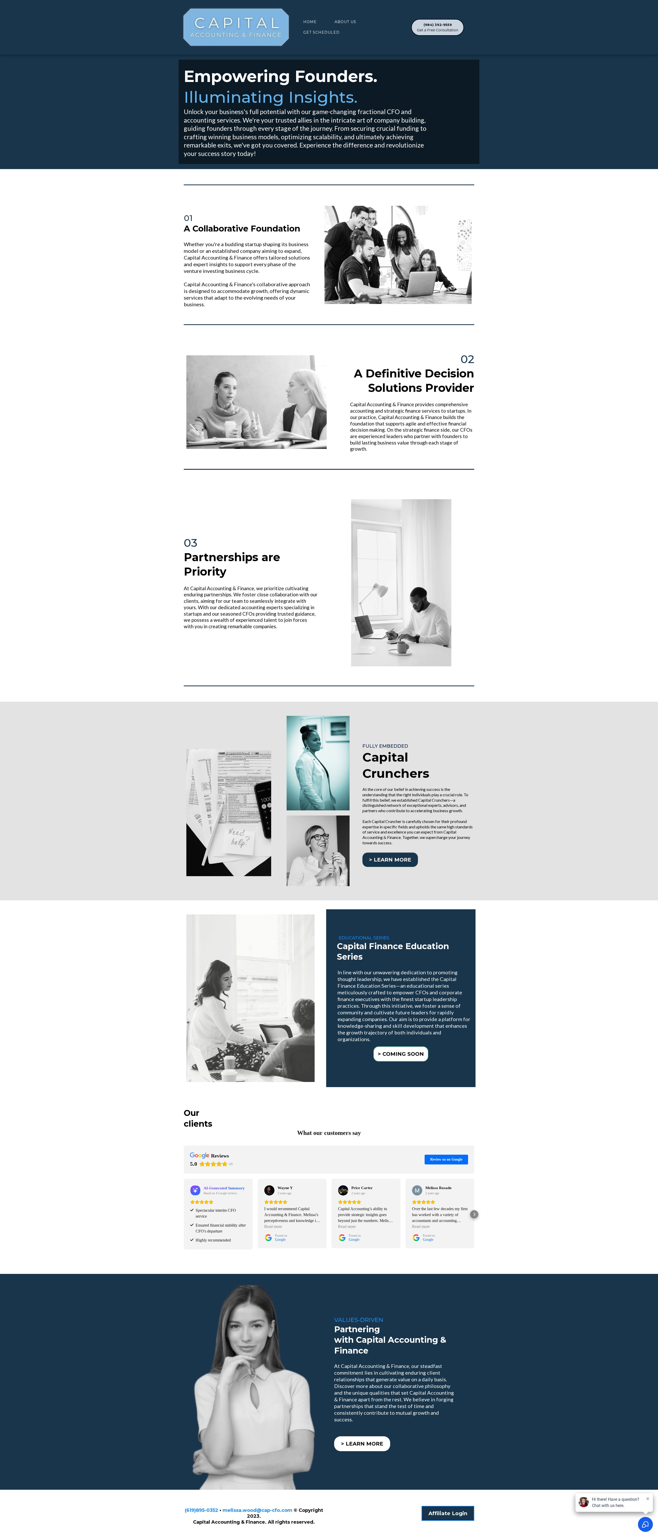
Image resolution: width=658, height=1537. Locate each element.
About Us (345, 22)
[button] (184, 1214)
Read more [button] (273, 1226)
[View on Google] (269, 1190)
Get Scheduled (321, 32)
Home (310, 22)
